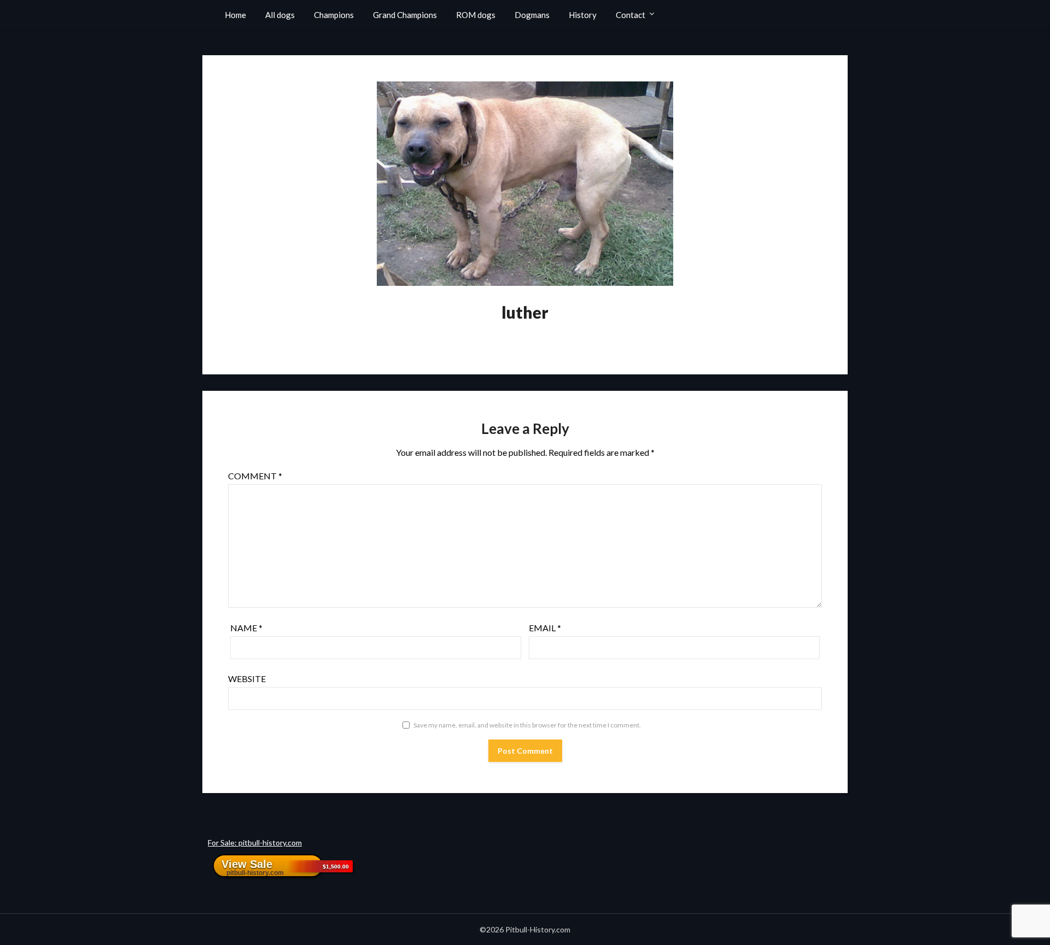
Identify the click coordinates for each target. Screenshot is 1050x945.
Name (246, 628)
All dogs (280, 15)
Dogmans (532, 15)
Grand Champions (405, 15)
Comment (255, 476)
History (583, 15)
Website (247, 678)
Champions (334, 15)
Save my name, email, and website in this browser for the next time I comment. (527, 725)
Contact (630, 15)
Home (235, 15)
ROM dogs (475, 15)
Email (545, 628)
